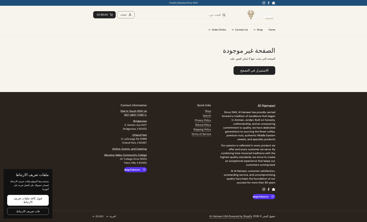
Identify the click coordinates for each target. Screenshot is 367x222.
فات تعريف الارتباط (28, 211)
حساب (123, 14)
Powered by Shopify (240, 216)
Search (207, 115)
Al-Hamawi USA (218, 216)
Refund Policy (203, 125)
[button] (104, 14)
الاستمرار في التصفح (254, 70)
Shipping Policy (202, 129)
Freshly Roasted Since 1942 (183, 3)
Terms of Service (201, 134)
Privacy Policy (203, 120)
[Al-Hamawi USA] (260, 15)
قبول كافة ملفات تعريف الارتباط (28, 200)
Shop (208, 111)
